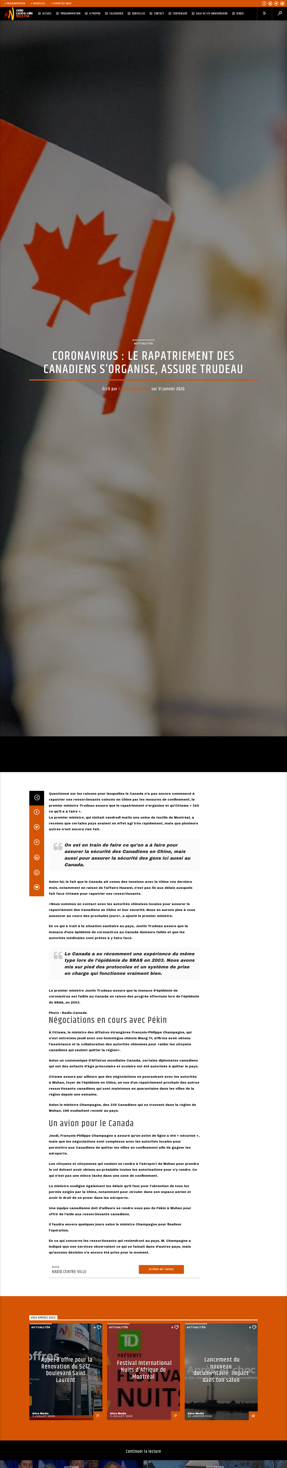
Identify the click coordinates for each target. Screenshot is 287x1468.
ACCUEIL (47, 13)
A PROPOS (95, 13)
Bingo (240, 13)
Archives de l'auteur (161, 1325)
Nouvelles (39, 3)
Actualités (143, 369)
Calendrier (116, 13)
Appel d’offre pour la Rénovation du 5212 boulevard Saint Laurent (67, 1426)
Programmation (16, 3)
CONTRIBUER (180, 13)
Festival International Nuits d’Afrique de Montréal (144, 1426)
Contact (159, 13)
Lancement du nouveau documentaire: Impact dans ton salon (221, 1426)
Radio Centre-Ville (134, 415)
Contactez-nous (62, 3)
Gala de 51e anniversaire (212, 13)
